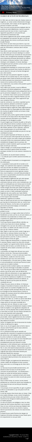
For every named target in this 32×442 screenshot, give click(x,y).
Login (27, 438)
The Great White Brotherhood (11, 6)
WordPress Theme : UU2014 (20, 436)
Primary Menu (11, 12)
